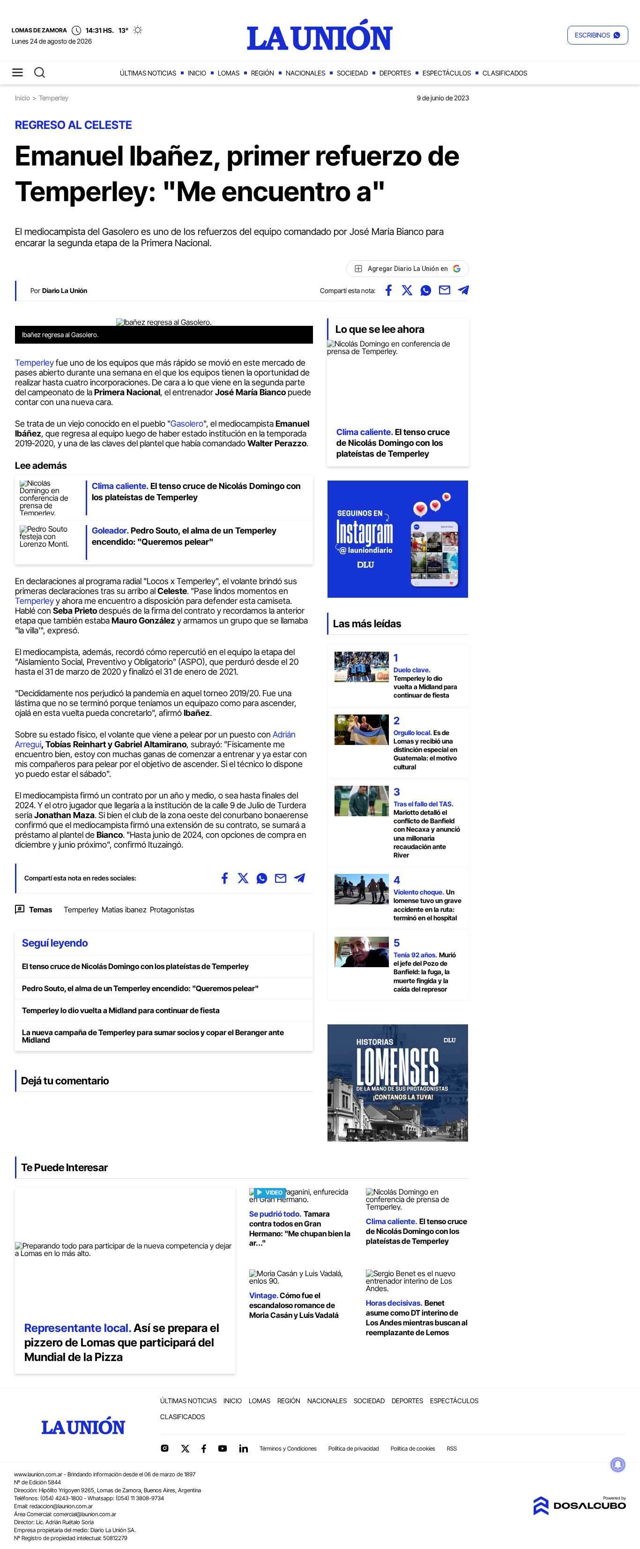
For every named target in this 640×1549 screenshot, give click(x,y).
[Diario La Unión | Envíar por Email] (444, 290)
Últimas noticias (148, 73)
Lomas (228, 73)
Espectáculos (447, 73)
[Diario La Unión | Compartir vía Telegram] (463, 290)
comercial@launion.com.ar (84, 1514)
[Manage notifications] (617, 1464)
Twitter (185, 1448)
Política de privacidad (353, 1448)
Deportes (395, 73)
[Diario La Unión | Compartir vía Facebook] (388, 290)
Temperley (35, 363)
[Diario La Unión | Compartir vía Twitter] (407, 290)
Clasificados (505, 73)
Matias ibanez (124, 909)
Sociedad (352, 73)
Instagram (164, 1448)
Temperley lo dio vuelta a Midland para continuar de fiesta (121, 1010)
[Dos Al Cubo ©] (579, 1512)
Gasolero (187, 424)
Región (262, 73)
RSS (452, 1448)
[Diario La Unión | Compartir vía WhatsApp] (426, 290)
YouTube (222, 1448)
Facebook (203, 1448)
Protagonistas (172, 909)
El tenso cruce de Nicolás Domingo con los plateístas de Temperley (135, 966)
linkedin (243, 1448)
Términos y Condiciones (288, 1448)
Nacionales (305, 73)
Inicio (197, 73)
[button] (597, 35)
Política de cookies (413, 1448)
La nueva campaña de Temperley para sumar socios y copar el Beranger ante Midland (153, 1036)
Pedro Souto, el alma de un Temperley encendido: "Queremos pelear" (140, 988)
